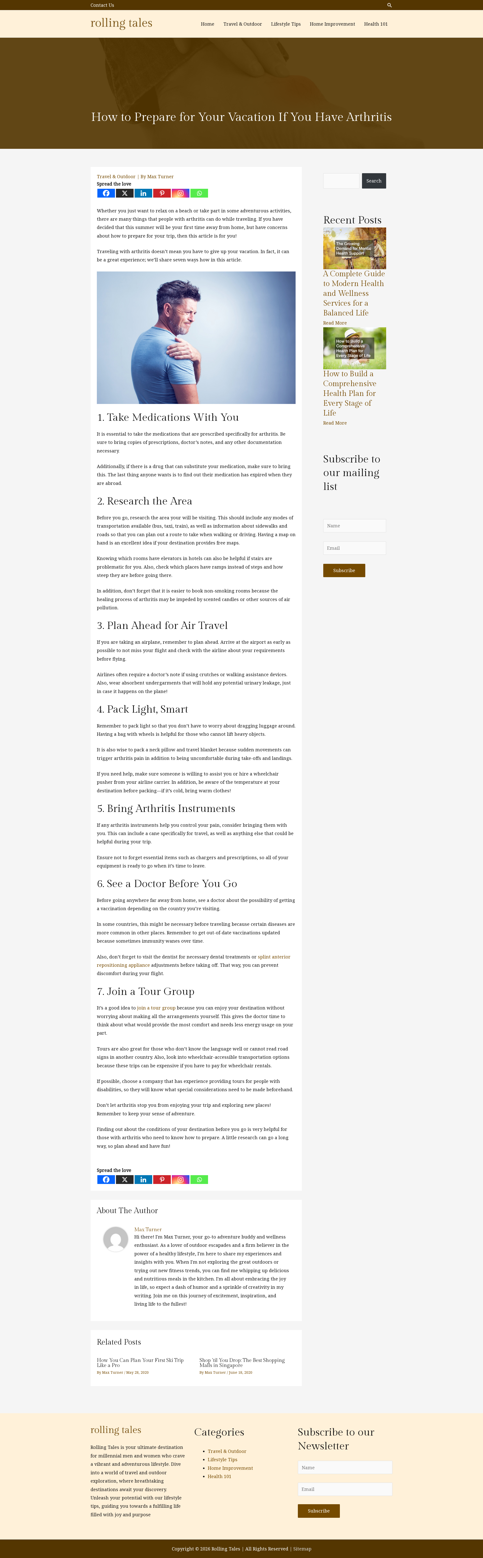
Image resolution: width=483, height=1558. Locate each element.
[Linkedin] (143, 193)
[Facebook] (106, 193)
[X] (125, 193)
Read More (335, 323)
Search (374, 181)
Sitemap (302, 1549)
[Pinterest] (162, 193)
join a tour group (156, 1008)
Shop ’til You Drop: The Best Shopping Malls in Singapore (242, 1362)
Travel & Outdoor (116, 176)
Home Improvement (230, 1468)
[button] (389, 5)
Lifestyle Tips (222, 1459)
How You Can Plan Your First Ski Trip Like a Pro (140, 1362)
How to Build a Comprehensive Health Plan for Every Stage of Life (350, 394)
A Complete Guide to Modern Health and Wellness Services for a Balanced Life (354, 293)
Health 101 (219, 1476)
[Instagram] (180, 193)
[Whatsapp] (199, 193)
